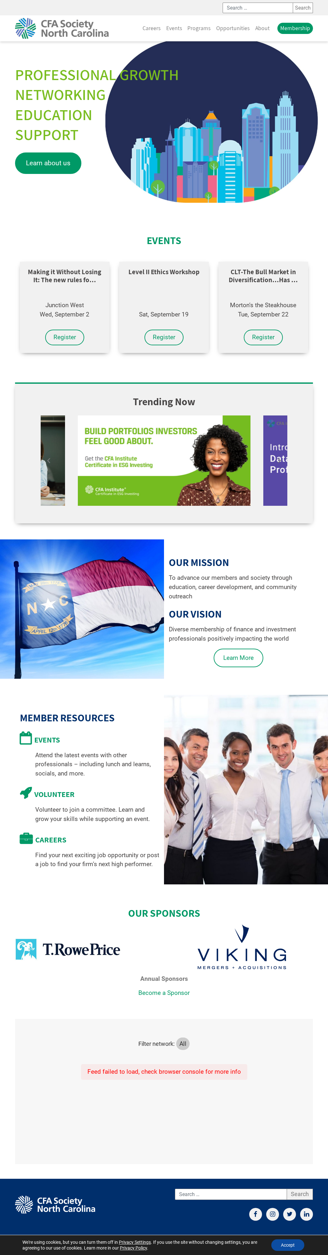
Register (64, 337)
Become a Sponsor (164, 993)
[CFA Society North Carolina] (62, 28)
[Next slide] (279, 460)
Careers (151, 28)
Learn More (238, 657)
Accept (288, 1245)
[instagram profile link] (272, 1214)
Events (174, 28)
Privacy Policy (133, 1248)
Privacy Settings (135, 1242)
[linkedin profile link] (306, 1214)
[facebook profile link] (255, 1214)
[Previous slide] (48, 460)
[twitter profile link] (289, 1214)
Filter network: (156, 1044)
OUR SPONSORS (164, 913)
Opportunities (233, 28)
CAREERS (50, 839)
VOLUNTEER (54, 794)
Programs (198, 28)
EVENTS (164, 240)
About (262, 28)
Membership (295, 28)
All (182, 1043)
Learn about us (48, 163)
